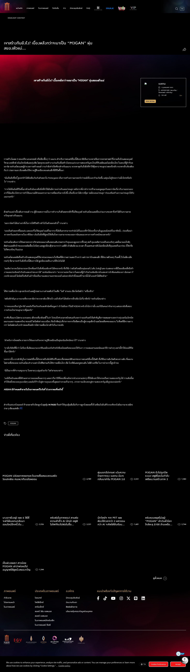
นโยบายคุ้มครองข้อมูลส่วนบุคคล (79, 611)
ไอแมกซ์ (38, 597)
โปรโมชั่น (55, 8)
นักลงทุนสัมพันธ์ (76, 8)
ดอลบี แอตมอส (41, 615)
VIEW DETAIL (150, 101)
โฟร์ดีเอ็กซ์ (39, 602)
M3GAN (13, 423)
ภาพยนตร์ (30, 8)
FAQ (88, 8)
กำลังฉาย (7, 597)
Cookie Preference (158, 664)
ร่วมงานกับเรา (71, 602)
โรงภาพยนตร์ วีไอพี (43, 625)
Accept (178, 664)
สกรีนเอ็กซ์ (39, 606)
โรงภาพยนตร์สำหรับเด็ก (44, 620)
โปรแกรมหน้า (9, 602)
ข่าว (64, 8)
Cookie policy (64, 665)
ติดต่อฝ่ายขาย (71, 606)
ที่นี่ (21, 408)
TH (144, 664)
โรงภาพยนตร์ (43, 8)
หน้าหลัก (19, 8)
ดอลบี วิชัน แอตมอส (43, 611)
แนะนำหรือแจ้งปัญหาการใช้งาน (114, 591)
